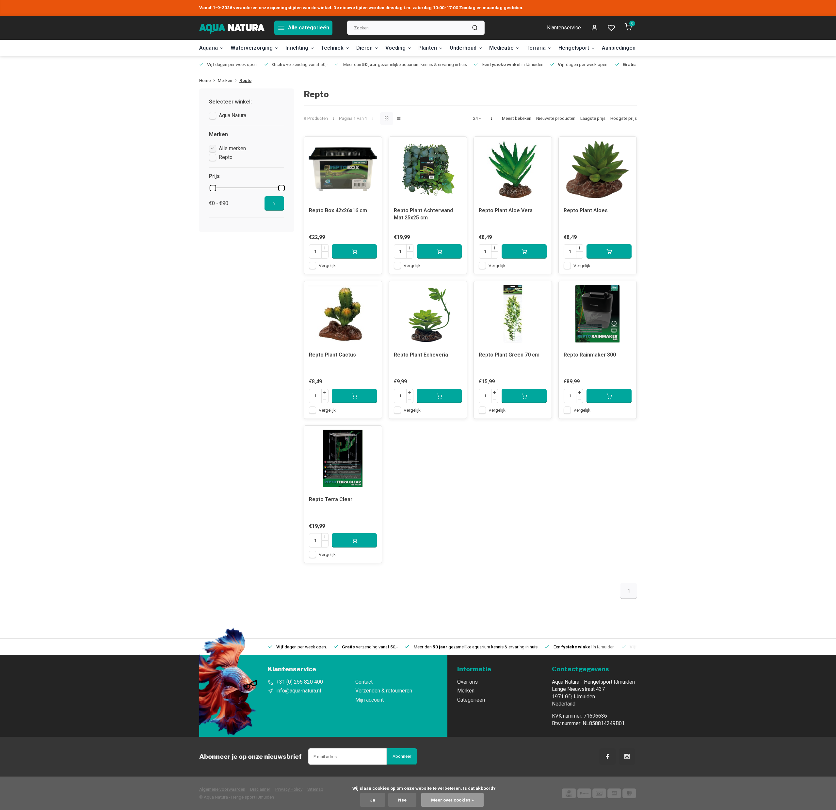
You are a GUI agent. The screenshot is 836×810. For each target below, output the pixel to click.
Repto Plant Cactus (332, 355)
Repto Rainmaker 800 (590, 355)
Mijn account (369, 700)
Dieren (364, 48)
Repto (245, 80)
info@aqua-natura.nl (298, 691)
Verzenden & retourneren (383, 691)
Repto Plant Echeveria (421, 355)
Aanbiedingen (618, 48)
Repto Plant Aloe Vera (506, 210)
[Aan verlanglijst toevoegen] (371, 146)
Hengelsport (573, 48)
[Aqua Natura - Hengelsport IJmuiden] (232, 28)
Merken (225, 80)
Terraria (536, 48)
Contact (364, 682)
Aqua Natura (232, 115)
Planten (427, 48)
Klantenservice (564, 27)
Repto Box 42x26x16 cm (338, 210)
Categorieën (471, 700)
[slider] (213, 188)
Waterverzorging (252, 48)
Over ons (467, 682)
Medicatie (501, 48)
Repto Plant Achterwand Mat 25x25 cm (423, 214)
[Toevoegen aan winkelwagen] (354, 251)
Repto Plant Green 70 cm (509, 355)
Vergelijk (327, 265)
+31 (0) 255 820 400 (299, 682)
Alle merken (232, 148)
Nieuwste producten (555, 118)
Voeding (395, 48)
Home (205, 80)
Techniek (332, 48)
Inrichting (296, 48)
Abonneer (402, 756)
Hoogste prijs (623, 118)
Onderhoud (463, 48)
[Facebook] (607, 756)
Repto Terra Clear (330, 499)
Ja (372, 799)
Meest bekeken (516, 118)
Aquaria (208, 48)
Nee (402, 799)
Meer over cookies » (452, 799)
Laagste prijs (592, 118)
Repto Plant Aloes (586, 210)
